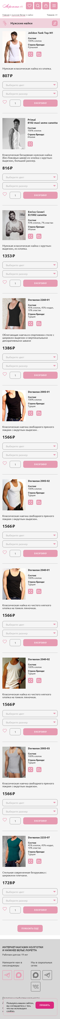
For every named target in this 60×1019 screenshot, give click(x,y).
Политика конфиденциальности (21, 998)
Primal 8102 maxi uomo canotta (43, 121)
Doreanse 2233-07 (39, 837)
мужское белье (18, 15)
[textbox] (27, 85)
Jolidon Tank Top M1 (40, 32)
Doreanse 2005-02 (39, 480)
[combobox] (30, 84)
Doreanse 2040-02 (39, 659)
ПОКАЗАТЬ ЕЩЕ (30, 928)
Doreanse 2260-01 (39, 299)
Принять (45, 1005)
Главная (5, 15)
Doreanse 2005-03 (39, 748)
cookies (10, 1011)
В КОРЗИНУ (40, 103)
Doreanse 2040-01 (39, 570)
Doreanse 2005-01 (39, 391)
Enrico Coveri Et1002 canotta (37, 213)
